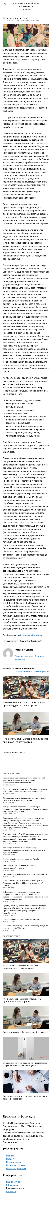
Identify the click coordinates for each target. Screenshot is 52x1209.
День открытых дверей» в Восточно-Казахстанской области (19, 866)
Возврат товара (10, 641)
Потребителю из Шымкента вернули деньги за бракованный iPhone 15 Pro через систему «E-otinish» (24, 883)
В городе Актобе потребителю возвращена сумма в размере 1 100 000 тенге (25, 927)
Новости (10, 1159)
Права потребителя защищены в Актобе (21, 859)
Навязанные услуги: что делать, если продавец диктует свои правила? (24, 704)
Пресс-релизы (13, 1162)
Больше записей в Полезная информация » (32, 672)
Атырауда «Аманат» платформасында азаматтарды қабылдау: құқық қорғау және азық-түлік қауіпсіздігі (25, 850)
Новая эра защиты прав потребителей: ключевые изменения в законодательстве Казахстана (25, 790)
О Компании (12, 1185)
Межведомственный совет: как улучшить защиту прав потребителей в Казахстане (25, 799)
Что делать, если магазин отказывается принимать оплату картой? (26, 740)
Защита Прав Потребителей (30, 641)
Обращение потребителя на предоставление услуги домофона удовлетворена (25, 1064)
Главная (10, 1155)
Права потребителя (16, 1168)
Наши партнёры (14, 1182)
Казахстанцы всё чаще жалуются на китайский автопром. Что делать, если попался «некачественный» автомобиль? (24, 780)
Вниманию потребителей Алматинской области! (25, 874)
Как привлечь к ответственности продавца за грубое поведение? (25, 1097)
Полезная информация (30, 635)
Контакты (11, 1191)
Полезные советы (15, 1165)
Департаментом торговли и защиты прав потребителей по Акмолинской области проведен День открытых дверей (26, 809)
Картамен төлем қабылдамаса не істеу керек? (25, 1032)
